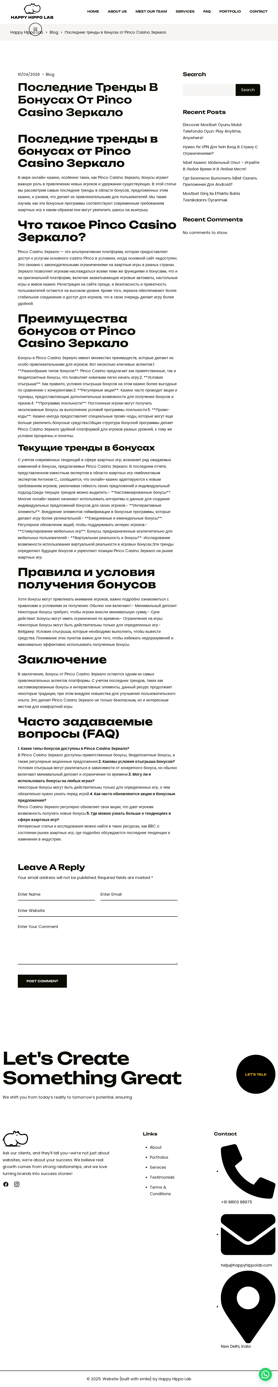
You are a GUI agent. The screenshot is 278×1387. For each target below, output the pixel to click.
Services (185, 11)
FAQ (207, 11)
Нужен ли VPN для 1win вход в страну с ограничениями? (220, 150)
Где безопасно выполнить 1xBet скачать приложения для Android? (220, 181)
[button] (265, 1374)
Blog (50, 74)
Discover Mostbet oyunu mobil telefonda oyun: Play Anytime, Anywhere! (212, 131)
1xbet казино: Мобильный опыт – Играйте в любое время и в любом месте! (221, 166)
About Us (117, 11)
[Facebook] (6, 1184)
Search (194, 74)
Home (93, 11)
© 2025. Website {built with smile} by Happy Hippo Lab (139, 1379)
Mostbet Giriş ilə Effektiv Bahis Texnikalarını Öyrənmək (211, 197)
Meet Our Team (151, 11)
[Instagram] (16, 1184)
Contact (259, 11)
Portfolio (230, 11)
